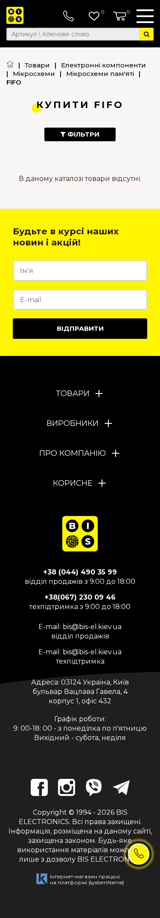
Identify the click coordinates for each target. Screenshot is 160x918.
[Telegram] (121, 787)
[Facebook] (39, 787)
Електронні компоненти (103, 65)
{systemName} (106, 882)
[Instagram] (66, 787)
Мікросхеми (34, 74)
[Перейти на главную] (10, 65)
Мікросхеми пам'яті (100, 74)
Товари (37, 65)
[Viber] (93, 787)
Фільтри (82, 134)
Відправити (80, 328)
